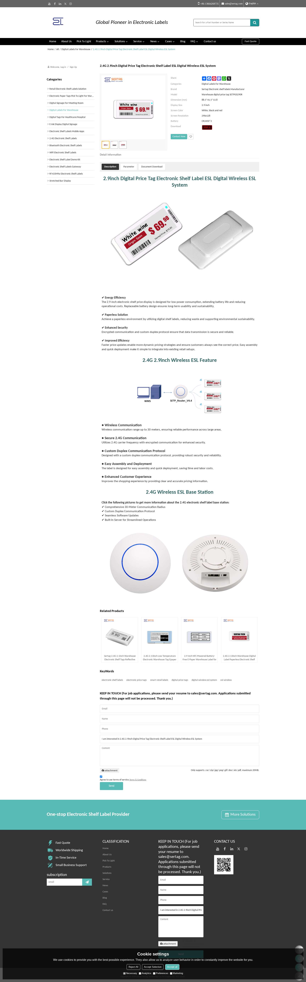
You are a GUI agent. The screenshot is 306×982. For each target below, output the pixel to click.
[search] (254, 22)
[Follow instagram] (70, 3)
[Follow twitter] (65, 3)
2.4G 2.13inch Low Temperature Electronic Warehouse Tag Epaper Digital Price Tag (159, 658)
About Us (66, 41)
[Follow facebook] (54, 3)
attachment (111, 770)
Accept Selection (153, 967)
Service (137, 41)
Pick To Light (84, 41)
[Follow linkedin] (60, 3)
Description (110, 166)
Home (52, 41)
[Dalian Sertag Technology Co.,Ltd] (68, 22)
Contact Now (178, 136)
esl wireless (226, 680)
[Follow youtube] (49, 3)
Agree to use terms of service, (123, 780)
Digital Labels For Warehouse (75, 49)
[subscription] (87, 882)
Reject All (133, 967)
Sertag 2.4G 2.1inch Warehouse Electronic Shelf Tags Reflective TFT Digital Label (120, 658)
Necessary (131, 973)
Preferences (162, 973)
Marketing (178, 973)
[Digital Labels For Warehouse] (207, 127)
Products (101, 41)
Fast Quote (250, 41)
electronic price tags (136, 680)
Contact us (210, 41)
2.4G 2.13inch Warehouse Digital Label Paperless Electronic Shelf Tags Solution (239, 658)
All (57, 49)
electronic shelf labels (112, 680)
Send (111, 786)
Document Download (151, 166)
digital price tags (180, 680)
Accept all (172, 967)
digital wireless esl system (204, 680)
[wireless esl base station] (179, 563)
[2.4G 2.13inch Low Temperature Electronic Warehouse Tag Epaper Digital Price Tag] (159, 635)
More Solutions (243, 815)
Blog (182, 41)
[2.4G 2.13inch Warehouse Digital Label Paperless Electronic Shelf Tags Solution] (239, 635)
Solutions (120, 41)
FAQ (193, 41)
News (153, 41)
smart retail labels (159, 680)
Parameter (128, 166)
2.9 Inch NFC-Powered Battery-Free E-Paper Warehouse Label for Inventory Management (199, 658)
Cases (168, 41)
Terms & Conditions (137, 780)
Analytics (146, 973)
